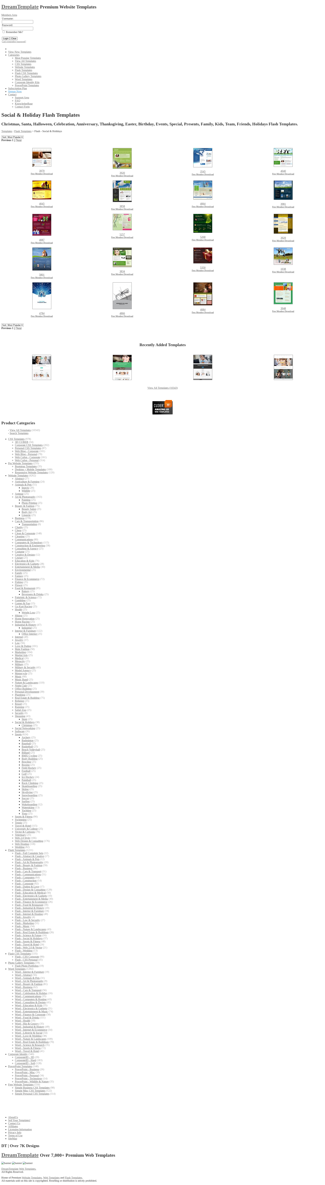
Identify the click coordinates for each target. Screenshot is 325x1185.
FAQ (17, 100)
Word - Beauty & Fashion (28, 984)
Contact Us (14, 1123)
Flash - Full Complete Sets (29, 853)
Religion (19, 700)
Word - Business (23, 987)
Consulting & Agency (26, 548)
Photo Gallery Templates (28, 76)
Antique (19, 493)
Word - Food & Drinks (27, 1017)
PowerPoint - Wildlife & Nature (32, 1081)
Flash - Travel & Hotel (27, 944)
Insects (25, 487)
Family (18, 573)
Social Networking (25, 728)
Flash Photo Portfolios (27, 965)
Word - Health (22, 1020)
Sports (18, 734)
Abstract (19, 478)
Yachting (26, 810)
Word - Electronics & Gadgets (31, 1008)
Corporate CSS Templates (29, 445)
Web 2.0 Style (22, 837)
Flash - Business (23, 868)
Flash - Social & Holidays (28, 938)
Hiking (18, 615)
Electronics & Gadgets (27, 563)
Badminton (28, 740)
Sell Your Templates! (19, 1120)
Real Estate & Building (27, 697)
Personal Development (27, 691)
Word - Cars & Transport (28, 990)
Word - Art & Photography (29, 981)
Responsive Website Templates (31, 472)
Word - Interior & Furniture (29, 971)
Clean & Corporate (25, 533)
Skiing (25, 789)
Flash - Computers (25, 877)
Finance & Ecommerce (27, 579)
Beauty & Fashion (24, 506)
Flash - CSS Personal (26, 959)
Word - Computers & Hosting (31, 999)
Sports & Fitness (23, 816)
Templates (6, 131)
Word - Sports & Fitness (28, 1048)
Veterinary (20, 834)
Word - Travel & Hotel (27, 1051)
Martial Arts (21, 655)
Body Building (30, 758)
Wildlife (26, 490)
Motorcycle (21, 673)
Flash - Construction (26, 880)
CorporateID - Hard (25, 1060)
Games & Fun (22, 603)
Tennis (18, 822)
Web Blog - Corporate (27, 451)
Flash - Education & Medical (30, 892)
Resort (18, 703)
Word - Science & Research (30, 1045)
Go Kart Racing (23, 606)
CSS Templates (23, 64)
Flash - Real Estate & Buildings (32, 932)
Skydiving (27, 792)
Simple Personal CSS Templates (32, 1093)
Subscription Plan (17, 88)
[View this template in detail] (41, 379)
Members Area (9, 15)
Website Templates (25, 67)
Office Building (23, 688)
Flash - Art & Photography (29, 862)
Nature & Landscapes (26, 682)
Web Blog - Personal (26, 454)
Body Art (27, 512)
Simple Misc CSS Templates (30, 1090)
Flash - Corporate (24, 883)
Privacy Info (14, 1132)
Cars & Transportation (27, 521)
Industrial (27, 627)
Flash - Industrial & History (29, 908)
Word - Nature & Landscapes (30, 1038)
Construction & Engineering (30, 545)
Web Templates (51, 1177)
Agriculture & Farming (27, 481)
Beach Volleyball (31, 749)
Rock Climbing (30, 783)
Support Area (22, 97)
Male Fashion (22, 649)
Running (19, 707)
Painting (26, 499)
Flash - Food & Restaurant (29, 904)
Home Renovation (25, 618)
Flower (19, 585)
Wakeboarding (29, 804)
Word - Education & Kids (28, 1005)
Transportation (29, 524)
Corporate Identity (18, 1054)
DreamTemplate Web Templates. (18, 1168)
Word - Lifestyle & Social (28, 1032)
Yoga (24, 813)
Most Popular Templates (28, 58)
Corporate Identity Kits (27, 82)
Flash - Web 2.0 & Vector (28, 947)
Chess (18, 530)
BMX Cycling (29, 755)
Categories (13, 54)
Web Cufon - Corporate (27, 457)
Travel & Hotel (23, 825)
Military (19, 664)
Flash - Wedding (23, 950)
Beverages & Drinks (33, 594)
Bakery (25, 591)
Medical (19, 658)
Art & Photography (25, 496)
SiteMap (12, 1138)
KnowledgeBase (24, 103)
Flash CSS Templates (26, 73)
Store (24, 719)
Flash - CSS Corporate (27, 956)
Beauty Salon (29, 509)
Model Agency (23, 670)
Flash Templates (23, 70)
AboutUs (13, 1117)
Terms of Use (15, 1135)
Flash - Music (22, 926)
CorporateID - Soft (25, 1063)
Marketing (20, 652)
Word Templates (23, 79)
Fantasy (19, 576)
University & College (26, 828)
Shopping (20, 716)
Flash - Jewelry (23, 917)
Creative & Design (25, 554)
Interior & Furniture (25, 630)
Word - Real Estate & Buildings (32, 1042)
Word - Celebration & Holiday (31, 993)
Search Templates (19, 433)
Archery (26, 737)
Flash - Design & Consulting (30, 889)
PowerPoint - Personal (27, 1075)
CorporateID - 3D (24, 1057)
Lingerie (26, 515)
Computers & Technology (29, 542)
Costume (19, 551)
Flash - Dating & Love (27, 886)
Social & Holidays (25, 722)
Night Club (21, 685)
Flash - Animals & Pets (27, 859)
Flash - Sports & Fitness (27, 941)
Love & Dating (23, 646)
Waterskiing (28, 807)
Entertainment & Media (27, 566)
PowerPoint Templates (27, 85)
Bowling (26, 761)
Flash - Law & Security (27, 920)
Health (18, 609)
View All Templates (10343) (162, 387)
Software (20, 731)
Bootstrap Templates (26, 466)
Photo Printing (29, 502)
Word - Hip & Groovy (27, 1023)
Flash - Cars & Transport (28, 871)
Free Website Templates (21, 1084)
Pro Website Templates (20, 463)
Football (26, 770)
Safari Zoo (20, 710)
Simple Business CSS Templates (32, 1087)
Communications (24, 539)
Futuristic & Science (26, 597)
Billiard (26, 752)
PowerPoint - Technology (28, 1078)
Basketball (27, 746)
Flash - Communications (28, 874)
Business (19, 518)
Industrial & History (25, 624)
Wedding (20, 847)
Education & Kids (24, 560)
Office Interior (30, 633)
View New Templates (19, 51)
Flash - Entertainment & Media (31, 898)
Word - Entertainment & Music (31, 1011)
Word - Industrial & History (29, 1026)
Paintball (26, 780)
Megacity (20, 661)
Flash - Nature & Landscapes (30, 929)
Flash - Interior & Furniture (29, 911)
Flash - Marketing (24, 923)
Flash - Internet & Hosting (29, 914)
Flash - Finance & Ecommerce (31, 901)
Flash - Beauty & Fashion (28, 865)
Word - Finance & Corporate (30, 1014)
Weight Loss (28, 612)
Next (18, 140)
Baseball (26, 743)
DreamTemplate (20, 7)
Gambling (20, 600)
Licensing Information (20, 1129)
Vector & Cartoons (25, 831)
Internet (19, 636)
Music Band (21, 679)
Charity (19, 527)
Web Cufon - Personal (27, 460)
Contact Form (22, 106)
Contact (12, 94)
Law (17, 643)
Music (18, 676)
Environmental (23, 569)
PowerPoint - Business (27, 1069)
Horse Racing (22, 621)
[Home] (10, 48)
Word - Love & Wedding (28, 1035)
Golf (24, 774)
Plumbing (20, 694)
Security (19, 713)
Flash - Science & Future (28, 935)
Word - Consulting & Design (30, 1002)
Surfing (26, 801)
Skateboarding (29, 786)
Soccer (25, 798)
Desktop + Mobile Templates (30, 469)
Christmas (27, 725)
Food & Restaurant (25, 588)
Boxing (26, 764)
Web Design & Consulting (29, 841)
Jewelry (19, 640)
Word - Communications (28, 996)
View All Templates (25, 61)
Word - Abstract (23, 975)
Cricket (19, 557)
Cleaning (20, 536)
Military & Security (25, 667)
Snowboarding (29, 795)
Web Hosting (22, 844)
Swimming (21, 819)
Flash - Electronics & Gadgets (31, 895)
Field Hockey (29, 767)
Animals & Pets (23, 484)
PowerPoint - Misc (25, 1072)
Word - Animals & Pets (27, 978)
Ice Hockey (28, 777)
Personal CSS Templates (28, 448)
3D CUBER (21, 442)
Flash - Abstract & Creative (29, 856)
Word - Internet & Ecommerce (31, 1029)
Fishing (19, 582)
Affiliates (13, 1126)
